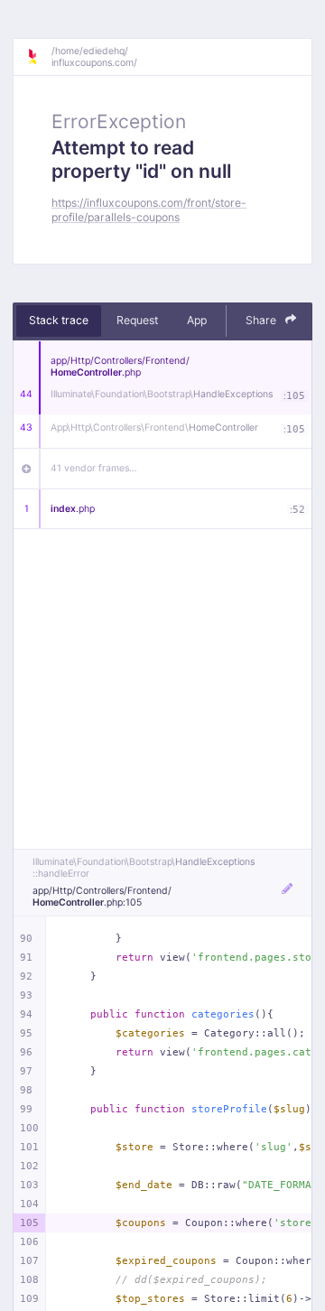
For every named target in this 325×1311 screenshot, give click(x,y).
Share (262, 320)
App (197, 320)
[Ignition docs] (38, 57)
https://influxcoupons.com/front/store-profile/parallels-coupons (148, 209)
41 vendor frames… (94, 468)
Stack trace (58, 320)
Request (137, 320)
